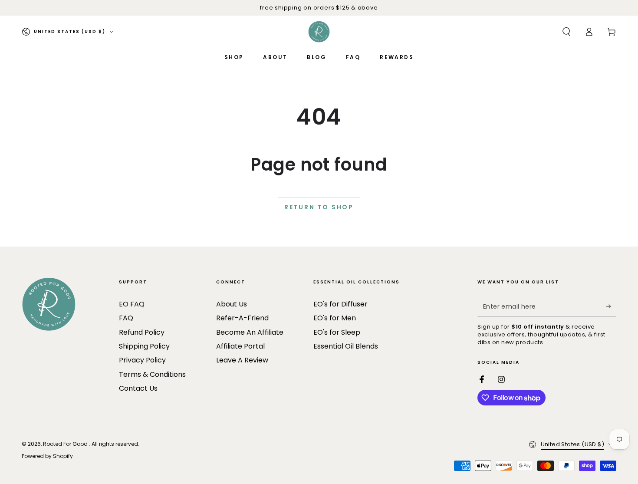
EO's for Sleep (336, 332)
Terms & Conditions (152, 374)
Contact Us (138, 388)
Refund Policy (141, 332)
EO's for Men (334, 318)
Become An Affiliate (249, 332)
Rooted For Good (66, 444)
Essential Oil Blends (345, 346)
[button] (566, 31)
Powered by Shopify (47, 456)
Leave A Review (242, 360)
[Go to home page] (319, 32)
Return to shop (319, 207)
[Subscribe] (611, 306)
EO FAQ (132, 304)
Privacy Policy (142, 360)
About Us (231, 304)
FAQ (126, 318)
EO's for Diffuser (340, 304)
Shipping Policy (144, 346)
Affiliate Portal (240, 346)
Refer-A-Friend (242, 318)
